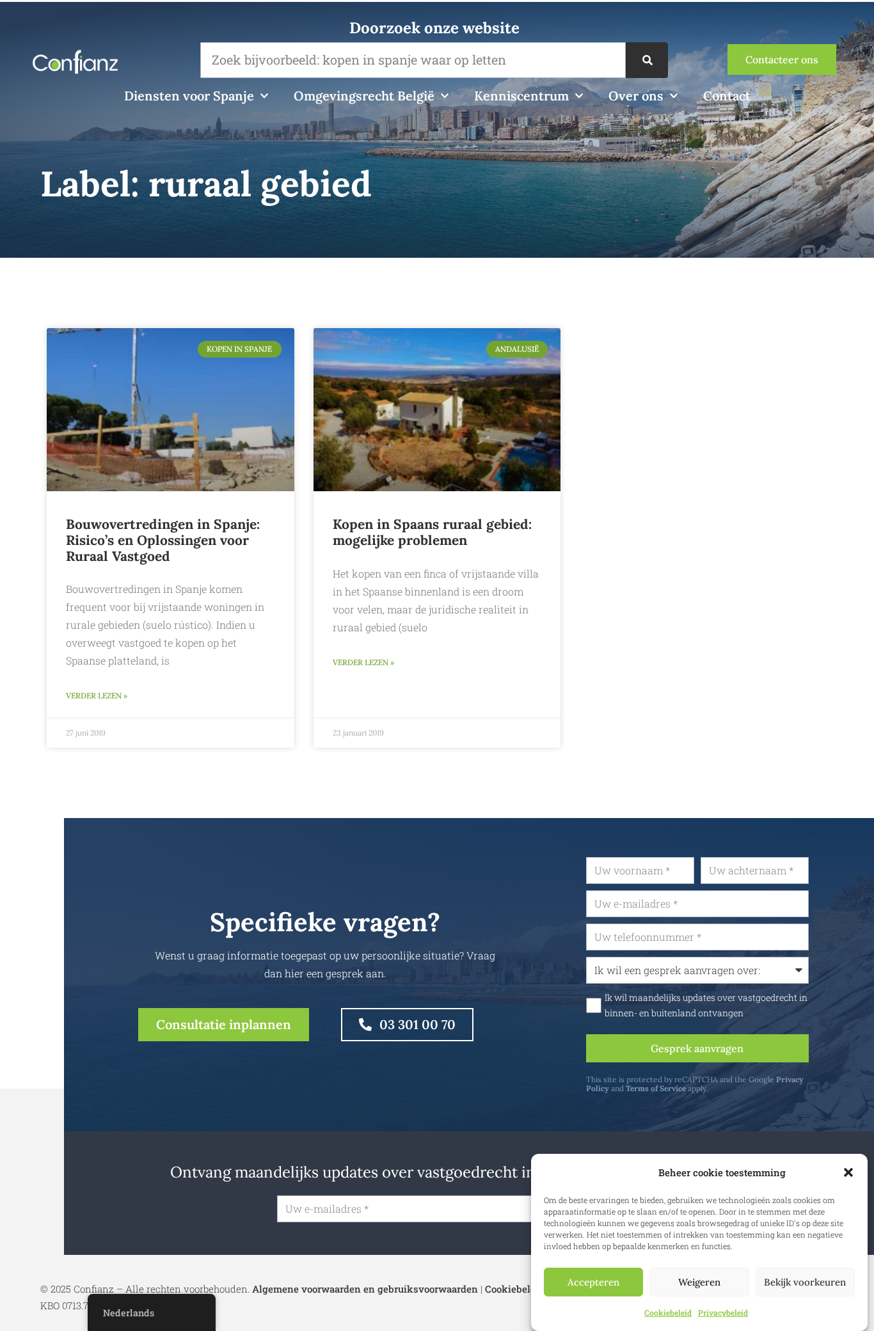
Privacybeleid (723, 1312)
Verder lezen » (96, 695)
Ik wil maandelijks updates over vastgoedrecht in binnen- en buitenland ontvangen (706, 1005)
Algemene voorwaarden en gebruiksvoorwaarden (365, 1288)
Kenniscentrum (521, 96)
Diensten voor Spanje (189, 96)
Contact (727, 96)
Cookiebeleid (668, 1312)
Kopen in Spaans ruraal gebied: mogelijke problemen (432, 532)
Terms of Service (656, 1088)
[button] (848, 1172)
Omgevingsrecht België (364, 96)
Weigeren (699, 1282)
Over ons (635, 96)
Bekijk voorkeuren (805, 1282)
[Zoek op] (647, 60)
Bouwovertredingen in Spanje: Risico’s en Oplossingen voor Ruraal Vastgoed (163, 540)
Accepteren (593, 1282)
